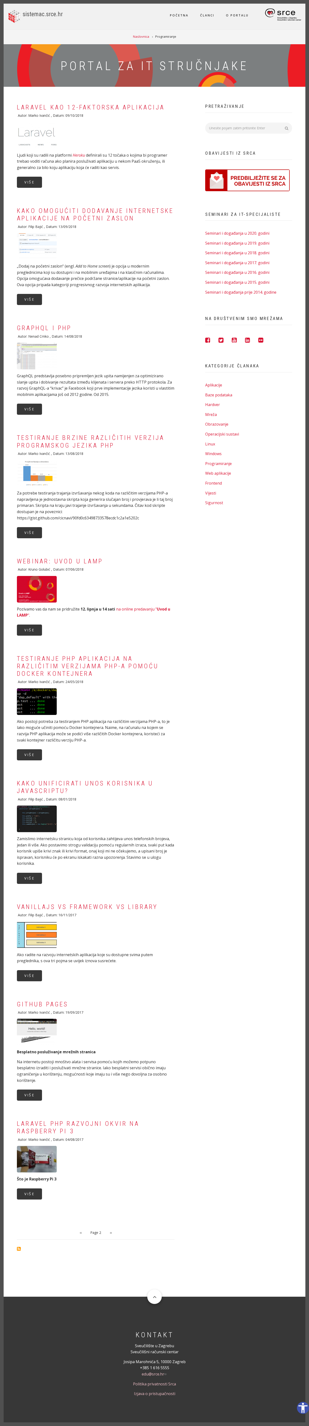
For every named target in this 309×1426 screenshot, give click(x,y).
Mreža (211, 414)
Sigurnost (214, 502)
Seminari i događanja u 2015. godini (237, 282)
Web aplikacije (218, 473)
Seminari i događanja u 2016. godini (237, 272)
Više (29, 182)
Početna (179, 15)
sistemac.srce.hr (43, 14)
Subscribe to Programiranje (19, 1249)
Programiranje (218, 463)
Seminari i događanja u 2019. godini (237, 243)
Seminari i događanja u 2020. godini (237, 233)
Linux (210, 444)
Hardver (212, 404)
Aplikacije (213, 385)
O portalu (237, 15)
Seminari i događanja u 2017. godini (237, 262)
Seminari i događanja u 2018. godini (237, 252)
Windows (213, 453)
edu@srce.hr (153, 1374)
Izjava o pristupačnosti (154, 1393)
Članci (207, 15)
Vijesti (210, 493)
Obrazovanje (216, 424)
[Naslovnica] (14, 16)
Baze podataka (218, 395)
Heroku (79, 155)
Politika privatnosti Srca (154, 1384)
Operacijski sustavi (222, 434)
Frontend (213, 483)
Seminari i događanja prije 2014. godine (240, 292)
